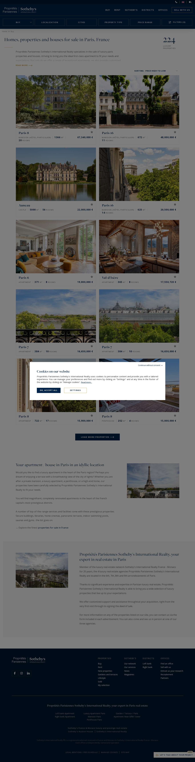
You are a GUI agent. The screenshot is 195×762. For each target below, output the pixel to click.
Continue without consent (149, 365)
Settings (75, 390)
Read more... (86, 382)
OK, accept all (49, 390)
